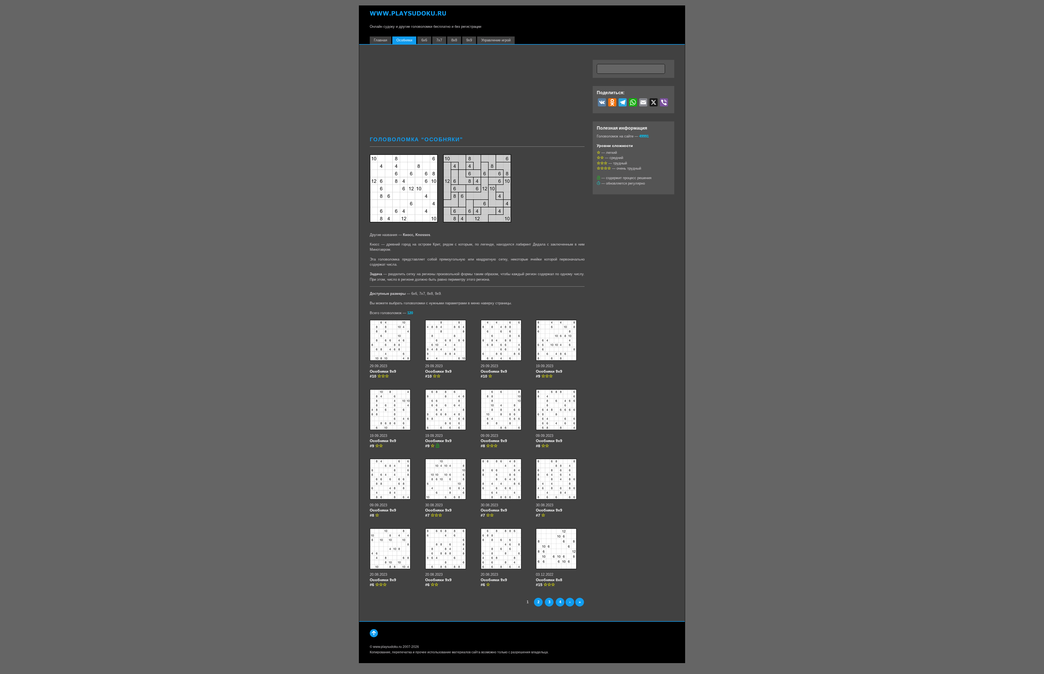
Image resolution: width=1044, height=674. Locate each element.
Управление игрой (496, 40)
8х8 (454, 40)
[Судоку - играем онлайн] (408, 16)
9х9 (469, 40)
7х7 (439, 40)
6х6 (424, 40)
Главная (380, 40)
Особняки (404, 40)
